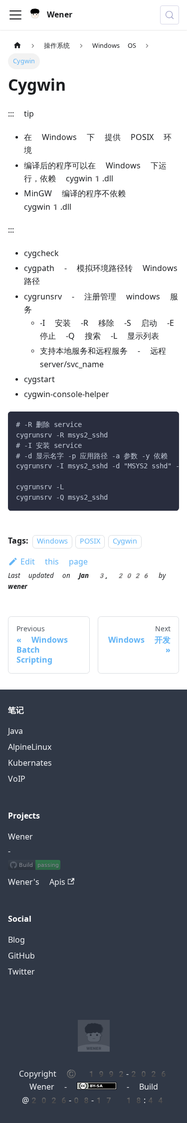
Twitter (21, 972)
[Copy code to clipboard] (167, 424)
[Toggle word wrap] (148, 424)
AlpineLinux (29, 747)
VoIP (16, 779)
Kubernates (30, 763)
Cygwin (125, 541)
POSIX (90, 541)
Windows (52, 541)
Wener (20, 837)
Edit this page (54, 561)
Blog (16, 940)
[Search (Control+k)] (169, 14)
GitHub (21, 956)
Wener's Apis (36, 882)
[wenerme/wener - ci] (34, 866)
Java (15, 731)
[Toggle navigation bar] (15, 14)
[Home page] (17, 45)
